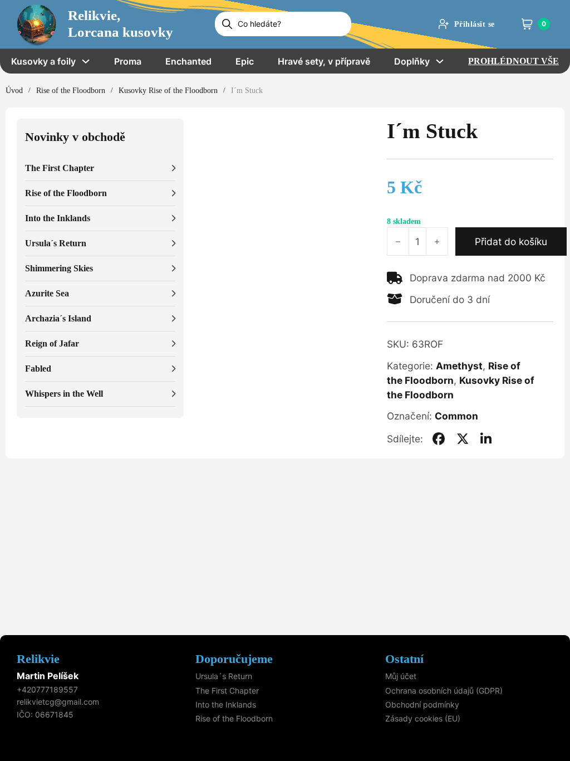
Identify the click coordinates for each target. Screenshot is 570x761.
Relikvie (38, 659)
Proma (127, 61)
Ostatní (404, 659)
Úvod (14, 90)
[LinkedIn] (486, 439)
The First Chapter (227, 690)
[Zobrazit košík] (527, 24)
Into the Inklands (225, 704)
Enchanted (188, 61)
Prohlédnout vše (513, 61)
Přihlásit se (474, 24)
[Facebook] (438, 439)
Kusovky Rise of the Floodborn (168, 90)
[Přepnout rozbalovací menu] (85, 61)
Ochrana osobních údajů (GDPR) (444, 690)
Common (456, 416)
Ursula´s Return (223, 676)
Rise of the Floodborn (70, 90)
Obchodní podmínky (422, 704)
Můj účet (400, 676)
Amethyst (459, 366)
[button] (100, 168)
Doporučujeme (234, 659)
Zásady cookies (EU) (422, 718)
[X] (462, 439)
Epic (244, 61)
